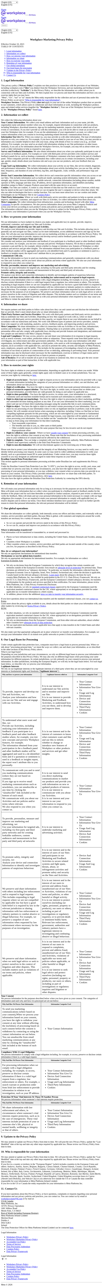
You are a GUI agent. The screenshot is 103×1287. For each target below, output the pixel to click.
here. (34, 375)
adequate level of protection (69, 568)
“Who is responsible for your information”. (42, 100)
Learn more (54, 575)
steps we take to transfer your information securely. (62, 594)
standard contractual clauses (44, 587)
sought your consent (59, 433)
